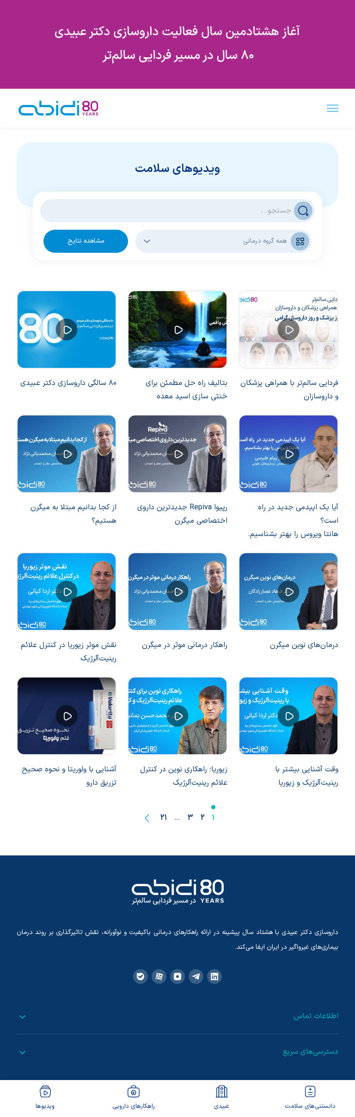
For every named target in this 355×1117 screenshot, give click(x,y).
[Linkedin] (214, 976)
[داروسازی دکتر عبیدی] (58, 108)
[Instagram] (177, 976)
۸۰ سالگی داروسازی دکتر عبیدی (68, 383)
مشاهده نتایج (85, 241)
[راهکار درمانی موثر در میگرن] (177, 591)
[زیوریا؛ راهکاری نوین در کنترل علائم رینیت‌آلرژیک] (177, 716)
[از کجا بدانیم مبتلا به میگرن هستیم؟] (66, 454)
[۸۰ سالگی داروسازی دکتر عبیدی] (66, 329)
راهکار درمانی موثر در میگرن (184, 645)
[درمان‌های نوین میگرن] (288, 591)
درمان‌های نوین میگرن (304, 645)
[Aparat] (159, 976)
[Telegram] (196, 976)
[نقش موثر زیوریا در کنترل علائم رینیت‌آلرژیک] (66, 591)
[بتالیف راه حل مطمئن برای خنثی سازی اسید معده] (177, 329)
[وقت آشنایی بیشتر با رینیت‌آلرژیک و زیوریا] (288, 716)
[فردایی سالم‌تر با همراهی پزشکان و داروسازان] (288, 329)
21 (163, 818)
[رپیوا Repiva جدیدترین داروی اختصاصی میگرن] (177, 454)
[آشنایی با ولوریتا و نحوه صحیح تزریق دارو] (66, 716)
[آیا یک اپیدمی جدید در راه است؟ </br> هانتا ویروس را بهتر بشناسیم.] (288, 454)
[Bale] (140, 976)
